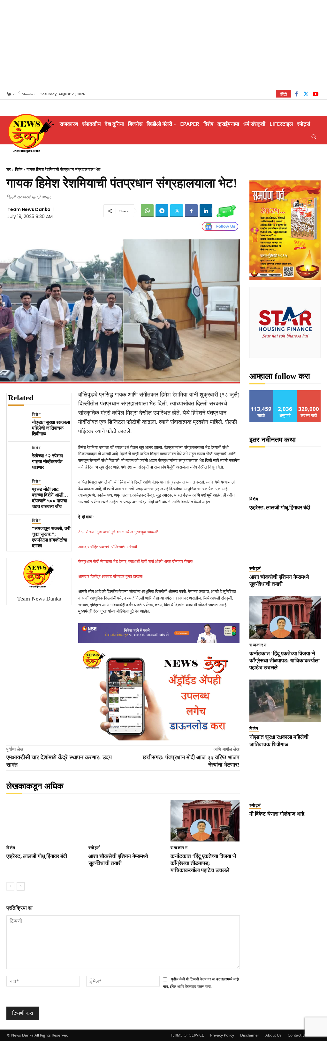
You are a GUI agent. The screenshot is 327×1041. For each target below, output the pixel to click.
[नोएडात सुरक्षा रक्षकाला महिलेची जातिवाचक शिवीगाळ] (17, 420)
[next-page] (21, 886)
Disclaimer (249, 1035)
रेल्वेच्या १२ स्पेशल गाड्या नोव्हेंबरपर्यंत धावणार (47, 461)
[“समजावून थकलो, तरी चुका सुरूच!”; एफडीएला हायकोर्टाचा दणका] (17, 527)
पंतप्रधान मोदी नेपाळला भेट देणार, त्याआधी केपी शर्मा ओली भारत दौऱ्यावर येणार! (135, 561)
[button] (314, 136)
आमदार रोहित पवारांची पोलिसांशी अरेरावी (107, 546)
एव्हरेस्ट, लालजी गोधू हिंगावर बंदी (36, 856)
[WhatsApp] (147, 210)
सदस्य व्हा (309, 392)
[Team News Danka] (39, 574)
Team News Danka (28, 209)
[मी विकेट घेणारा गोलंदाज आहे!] (285, 777)
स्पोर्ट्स (94, 847)
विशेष (18, 169)
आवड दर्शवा (261, 392)
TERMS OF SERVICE (187, 1035)
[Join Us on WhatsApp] (226, 210)
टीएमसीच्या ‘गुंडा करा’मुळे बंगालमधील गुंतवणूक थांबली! (118, 531)
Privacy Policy (222, 1035)
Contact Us (297, 1035)
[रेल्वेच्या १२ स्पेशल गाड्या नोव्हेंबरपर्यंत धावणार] (17, 454)
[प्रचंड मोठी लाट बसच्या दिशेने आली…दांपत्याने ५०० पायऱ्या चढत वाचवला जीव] (17, 487)
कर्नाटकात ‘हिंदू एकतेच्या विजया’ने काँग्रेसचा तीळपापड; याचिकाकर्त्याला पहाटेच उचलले (203, 863)
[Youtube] (316, 95)
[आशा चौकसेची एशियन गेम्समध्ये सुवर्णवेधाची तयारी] (123, 820)
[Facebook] (296, 95)
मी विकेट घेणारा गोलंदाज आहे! (277, 814)
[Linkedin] (206, 210)
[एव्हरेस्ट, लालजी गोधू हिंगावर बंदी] (41, 820)
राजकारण (179, 847)
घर (8, 169)
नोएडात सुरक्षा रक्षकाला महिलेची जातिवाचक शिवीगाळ (51, 428)
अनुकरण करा (285, 392)
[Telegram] (162, 210)
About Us (273, 1035)
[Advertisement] (163, 44)
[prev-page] (10, 886)
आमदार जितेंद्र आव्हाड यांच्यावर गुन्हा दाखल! (110, 576)
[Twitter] (306, 95)
